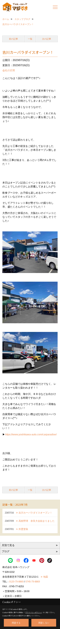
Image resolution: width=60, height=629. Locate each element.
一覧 (30, 39)
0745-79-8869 (32, 581)
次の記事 (46, 39)
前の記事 (13, 39)
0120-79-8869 (16, 581)
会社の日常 (8, 70)
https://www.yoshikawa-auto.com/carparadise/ (31, 434)
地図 (45, 576)
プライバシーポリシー (33, 612)
